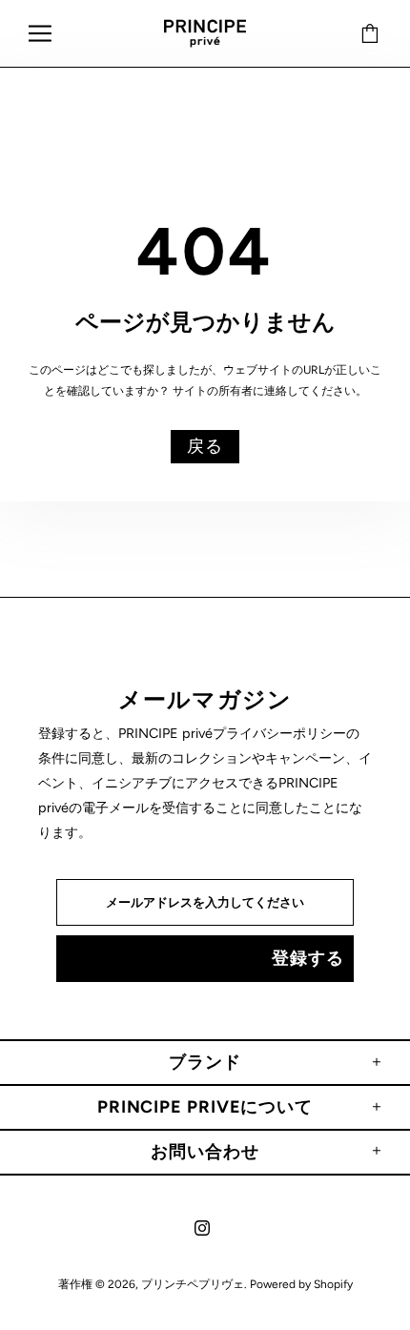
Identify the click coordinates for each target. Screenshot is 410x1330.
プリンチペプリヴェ (205, 34)
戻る (205, 446)
